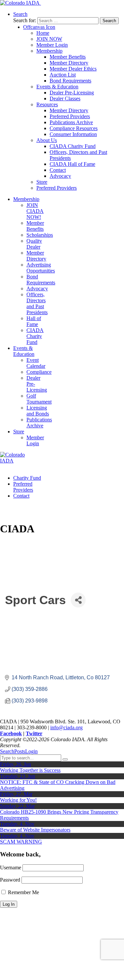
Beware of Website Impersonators (35, 830)
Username (10, 867)
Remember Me (23, 892)
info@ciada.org (66, 727)
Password (10, 880)
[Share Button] (78, 600)
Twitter (34, 733)
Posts (19, 751)
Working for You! (18, 800)
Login (31, 751)
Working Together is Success (30, 770)
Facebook (11, 733)
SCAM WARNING (21, 841)
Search (7, 751)
